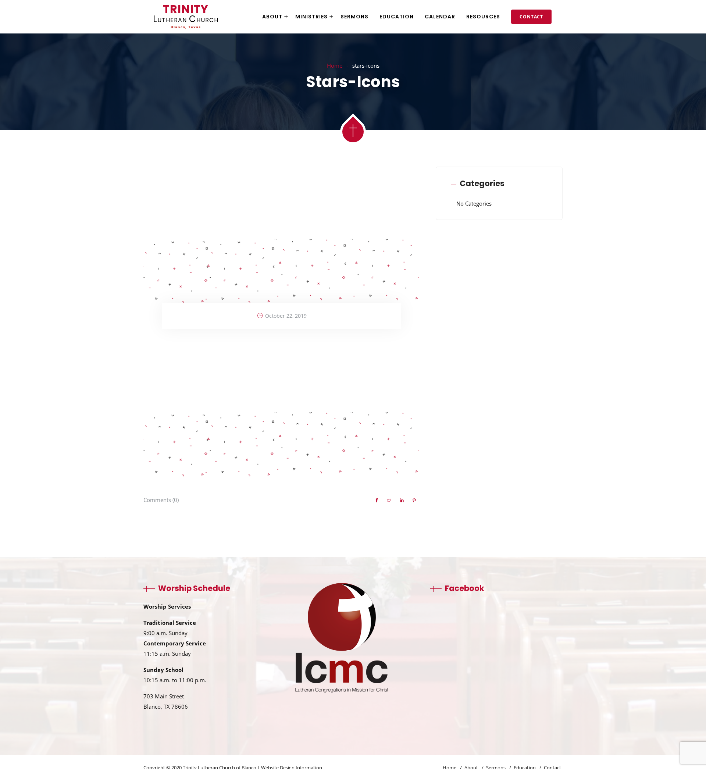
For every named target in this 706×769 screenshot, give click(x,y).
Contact (531, 17)
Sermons (354, 16)
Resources (483, 16)
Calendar (440, 16)
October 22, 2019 (286, 315)
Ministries (311, 16)
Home (334, 65)
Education (396, 16)
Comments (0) (161, 499)
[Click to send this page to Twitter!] (389, 500)
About (272, 16)
